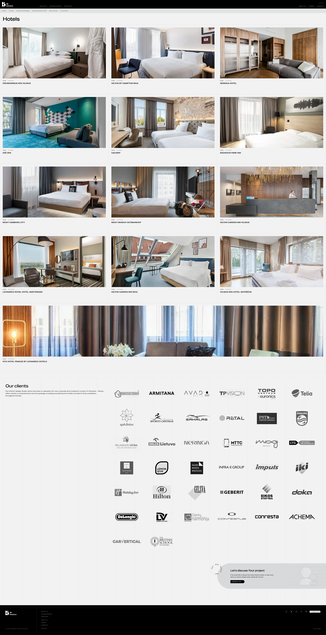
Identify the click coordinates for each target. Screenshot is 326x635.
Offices (11, 10)
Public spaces (53, 10)
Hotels (4, 10)
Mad (320, 628)
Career (311, 6)
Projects (43, 6)
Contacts (320, 6)
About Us (302, 6)
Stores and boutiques (23, 10)
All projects (64, 10)
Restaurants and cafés (39, 10)
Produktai (68, 6)
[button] (237, 581)
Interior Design (55, 6)
